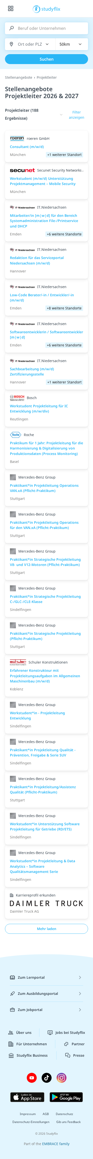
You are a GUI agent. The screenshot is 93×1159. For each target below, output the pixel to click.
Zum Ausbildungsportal (38, 993)
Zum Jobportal (30, 1009)
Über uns (23, 1032)
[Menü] (10, 8)
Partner (78, 1044)
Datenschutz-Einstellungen (30, 1122)
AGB (46, 1114)
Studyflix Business (32, 1055)
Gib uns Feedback (68, 1122)
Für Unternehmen (31, 1044)
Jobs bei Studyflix (70, 1032)
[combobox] (30, 44)
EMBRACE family (55, 1143)
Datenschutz (64, 1114)
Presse (78, 1055)
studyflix (51, 8)
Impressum (28, 1114)
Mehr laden (46, 928)
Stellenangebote (18, 77)
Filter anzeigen (76, 115)
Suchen (47, 59)
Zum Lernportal (31, 977)
